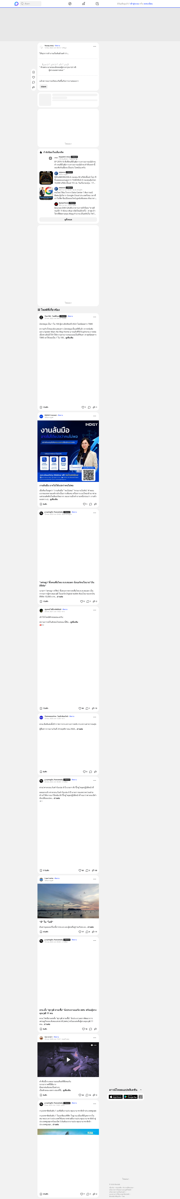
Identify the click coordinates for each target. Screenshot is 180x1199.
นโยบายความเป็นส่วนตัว (117, 1192)
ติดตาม (57, 46)
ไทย (123, 1196)
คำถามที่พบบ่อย (128, 1188)
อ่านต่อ (60, 596)
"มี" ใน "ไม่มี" (46, 921)
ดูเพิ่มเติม (69, 337)
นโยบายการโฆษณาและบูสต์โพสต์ (120, 1190)
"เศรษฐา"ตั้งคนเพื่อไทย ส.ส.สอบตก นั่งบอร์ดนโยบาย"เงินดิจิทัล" (66, 584)
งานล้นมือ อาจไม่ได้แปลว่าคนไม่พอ (56, 485)
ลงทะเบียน (148, 3)
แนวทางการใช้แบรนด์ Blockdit (119, 1194)
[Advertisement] (90, 24)
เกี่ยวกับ (111, 1188)
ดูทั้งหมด (68, 219)
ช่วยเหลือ (118, 1188)
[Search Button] (22, 3)
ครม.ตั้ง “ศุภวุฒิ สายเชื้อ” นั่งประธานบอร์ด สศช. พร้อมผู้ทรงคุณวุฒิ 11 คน (67, 1011)
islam (43, 86)
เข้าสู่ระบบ (134, 3)
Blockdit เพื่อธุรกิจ (115, 1196)
